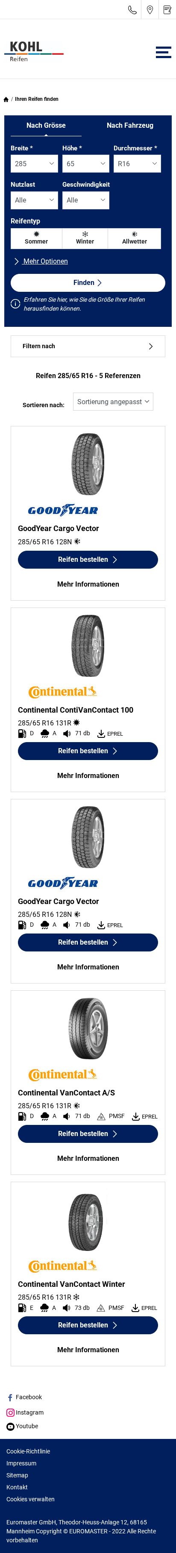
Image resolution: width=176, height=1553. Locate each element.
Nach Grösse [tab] (46, 125)
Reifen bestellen (83, 559)
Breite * (22, 148)
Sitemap (17, 1475)
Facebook (28, 1397)
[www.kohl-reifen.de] (32, 52)
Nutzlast (23, 184)
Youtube (26, 1426)
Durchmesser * (135, 148)
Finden (83, 283)
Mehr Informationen (88, 584)
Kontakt (17, 1487)
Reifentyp (25, 221)
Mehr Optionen (45, 261)
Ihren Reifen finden (37, 99)
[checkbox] (36, 238)
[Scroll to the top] (153, 1534)
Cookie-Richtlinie (28, 1451)
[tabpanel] (88, 230)
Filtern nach (39, 346)
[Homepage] (6, 99)
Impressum (21, 1463)
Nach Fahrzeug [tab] (130, 125)
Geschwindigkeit (86, 184)
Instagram (29, 1412)
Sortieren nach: (44, 405)
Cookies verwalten (30, 1499)
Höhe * (72, 148)
